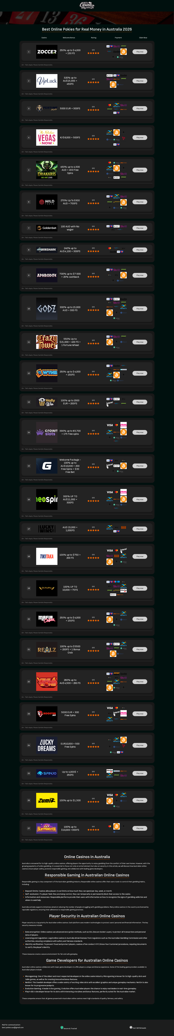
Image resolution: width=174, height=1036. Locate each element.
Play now (140, 52)
